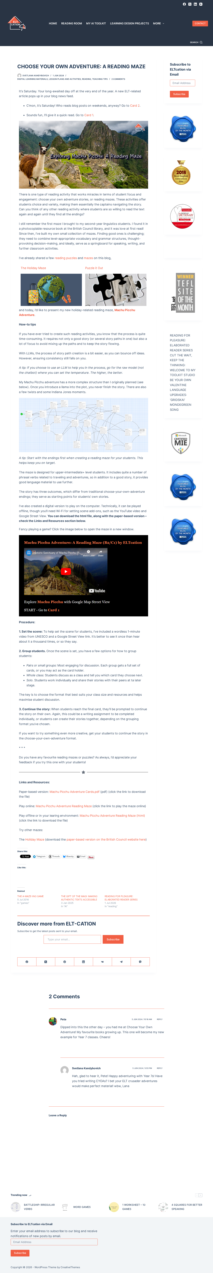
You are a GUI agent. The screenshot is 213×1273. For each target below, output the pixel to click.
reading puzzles (66, 258)
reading (86, 79)
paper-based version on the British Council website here (106, 839)
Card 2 (135, 105)
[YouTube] (200, 4)
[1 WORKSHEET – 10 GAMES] (114, 1207)
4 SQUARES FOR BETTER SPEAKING (187, 1207)
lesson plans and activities (65, 79)
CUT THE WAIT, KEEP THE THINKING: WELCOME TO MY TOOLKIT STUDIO (183, 365)
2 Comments (118, 79)
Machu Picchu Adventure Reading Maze (64, 806)
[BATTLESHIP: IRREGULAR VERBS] (16, 1207)
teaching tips (100, 79)
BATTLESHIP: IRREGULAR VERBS (39, 1207)
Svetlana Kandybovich (86, 1068)
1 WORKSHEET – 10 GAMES (133, 1207)
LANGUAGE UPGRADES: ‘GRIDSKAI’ (178, 394)
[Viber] (140, 962)
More (157, 23)
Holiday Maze (34, 839)
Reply (160, 1019)
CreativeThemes (70, 1267)
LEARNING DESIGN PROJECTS (129, 23)
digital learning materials (32, 79)
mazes (88, 258)
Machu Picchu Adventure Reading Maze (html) (112, 815)
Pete (63, 1019)
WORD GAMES (82, 1207)
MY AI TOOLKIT (96, 23)
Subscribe (113, 939)
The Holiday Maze (33, 268)
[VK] (102, 962)
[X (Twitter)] (189, 4)
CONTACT (200, 23)
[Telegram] (121, 962)
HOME (53, 23)
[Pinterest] (64, 962)
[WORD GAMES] (65, 1207)
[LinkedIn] (195, 4)
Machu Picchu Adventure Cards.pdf (75, 791)
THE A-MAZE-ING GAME (30, 896)
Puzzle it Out (94, 268)
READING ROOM (71, 23)
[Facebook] (184, 4)
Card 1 (88, 115)
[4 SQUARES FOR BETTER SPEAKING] (163, 1207)
